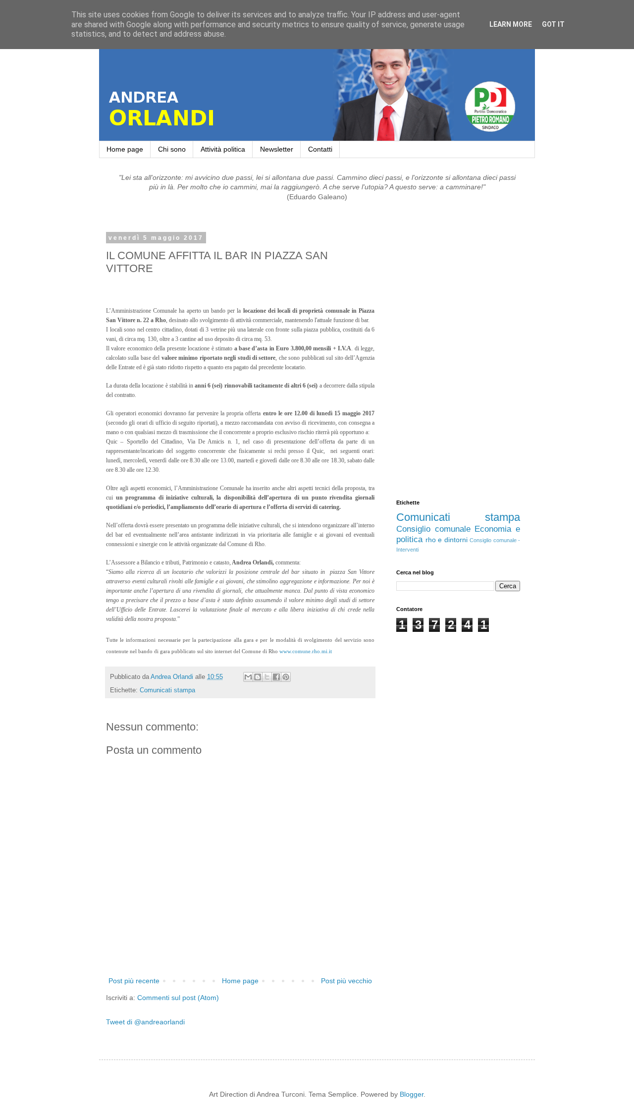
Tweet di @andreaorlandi (145, 1022)
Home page (124, 149)
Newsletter (276, 149)
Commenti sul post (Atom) (178, 998)
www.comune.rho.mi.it (305, 651)
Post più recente (133, 981)
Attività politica (223, 149)
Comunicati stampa (167, 690)
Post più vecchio (346, 981)
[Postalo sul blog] (258, 677)
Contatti (320, 149)
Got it (553, 24)
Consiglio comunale (433, 529)
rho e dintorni (446, 540)
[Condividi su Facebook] (276, 677)
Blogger (411, 1094)
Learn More (510, 24)
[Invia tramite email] (248, 677)
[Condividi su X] (267, 677)
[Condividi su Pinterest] (286, 677)
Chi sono (172, 149)
